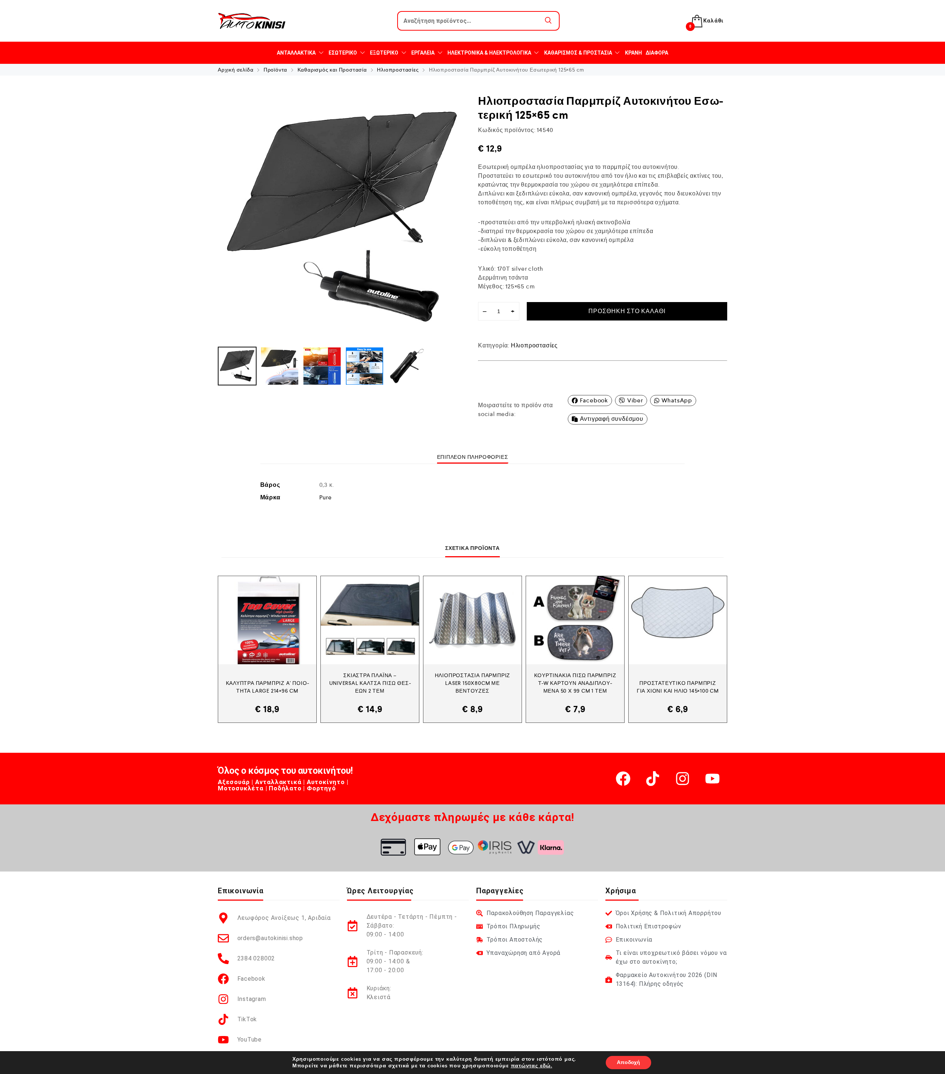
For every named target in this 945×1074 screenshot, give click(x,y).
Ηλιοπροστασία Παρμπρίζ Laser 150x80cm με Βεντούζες (473, 683)
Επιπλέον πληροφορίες (472, 457)
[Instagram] (682, 778)
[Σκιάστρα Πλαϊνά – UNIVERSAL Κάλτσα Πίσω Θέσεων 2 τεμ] (370, 620)
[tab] (473, 457)
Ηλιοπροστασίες (398, 69)
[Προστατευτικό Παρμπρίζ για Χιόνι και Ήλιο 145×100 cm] (678, 620)
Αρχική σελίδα (235, 69)
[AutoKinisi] (252, 21)
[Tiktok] (652, 778)
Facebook (594, 400)
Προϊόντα (275, 69)
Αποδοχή (628, 1062)
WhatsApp (677, 400)
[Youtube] (712, 778)
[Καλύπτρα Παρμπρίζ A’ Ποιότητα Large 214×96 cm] (267, 620)
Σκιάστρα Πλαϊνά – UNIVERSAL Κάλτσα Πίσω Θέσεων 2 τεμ (370, 683)
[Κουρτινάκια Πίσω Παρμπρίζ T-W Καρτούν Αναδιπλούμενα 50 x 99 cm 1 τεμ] (575, 620)
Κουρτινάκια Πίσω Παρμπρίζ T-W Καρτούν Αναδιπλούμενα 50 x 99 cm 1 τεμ (575, 683)
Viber (635, 400)
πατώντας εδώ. (531, 1065)
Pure (325, 497)
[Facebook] (623, 778)
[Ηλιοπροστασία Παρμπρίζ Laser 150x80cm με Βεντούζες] (472, 620)
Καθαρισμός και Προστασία (332, 69)
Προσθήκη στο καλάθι (627, 311)
